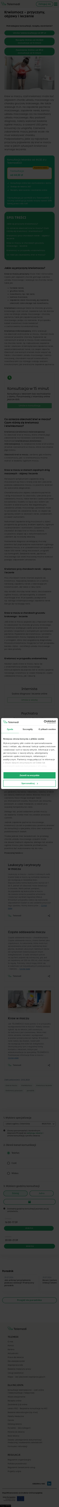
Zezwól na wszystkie (29, 775)
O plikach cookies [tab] (47, 729)
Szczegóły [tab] (28, 729)
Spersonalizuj (28, 783)
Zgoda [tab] (10, 729)
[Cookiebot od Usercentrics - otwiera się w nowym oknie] (44, 722)
